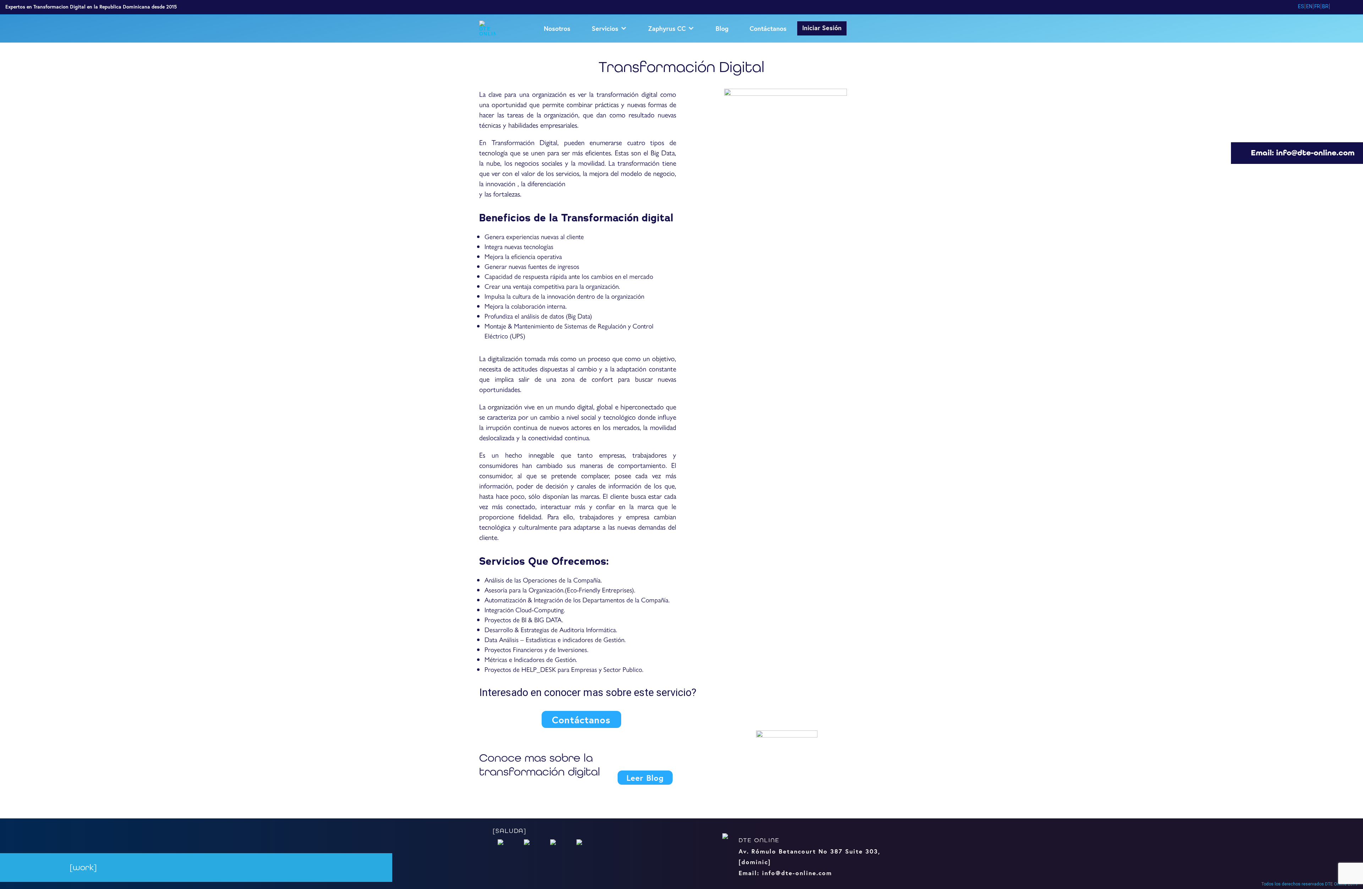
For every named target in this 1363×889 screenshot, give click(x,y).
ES (1301, 6)
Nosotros (557, 28)
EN (1309, 6)
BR (1325, 6)
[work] (83, 867)
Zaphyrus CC (667, 28)
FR (1317, 6)
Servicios (605, 28)
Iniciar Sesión (822, 27)
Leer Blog (645, 777)
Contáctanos (768, 28)
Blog (722, 28)
